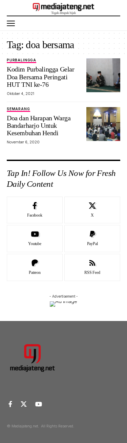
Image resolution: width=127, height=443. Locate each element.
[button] (12, 23)
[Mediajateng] (63, 8)
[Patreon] (35, 267)
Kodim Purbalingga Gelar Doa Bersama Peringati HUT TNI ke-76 (40, 76)
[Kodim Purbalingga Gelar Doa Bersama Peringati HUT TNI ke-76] (103, 75)
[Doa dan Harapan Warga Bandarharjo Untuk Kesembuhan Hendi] (103, 124)
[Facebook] (35, 210)
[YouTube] (39, 404)
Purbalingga (21, 60)
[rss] (92, 267)
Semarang (18, 109)
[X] (92, 210)
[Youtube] (35, 238)
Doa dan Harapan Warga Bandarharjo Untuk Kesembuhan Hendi (38, 125)
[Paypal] (92, 238)
